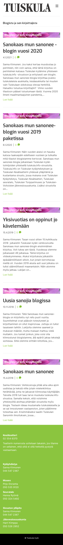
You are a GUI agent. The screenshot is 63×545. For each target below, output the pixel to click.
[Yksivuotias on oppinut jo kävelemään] (31, 209)
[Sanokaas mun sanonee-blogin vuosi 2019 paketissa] (31, 115)
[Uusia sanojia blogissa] (31, 290)
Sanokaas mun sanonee (28, 372)
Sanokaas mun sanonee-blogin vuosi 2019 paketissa (29, 132)
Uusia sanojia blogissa (26, 301)
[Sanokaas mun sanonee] (31, 361)
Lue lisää (8, 99)
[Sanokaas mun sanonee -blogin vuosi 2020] (31, 34)
